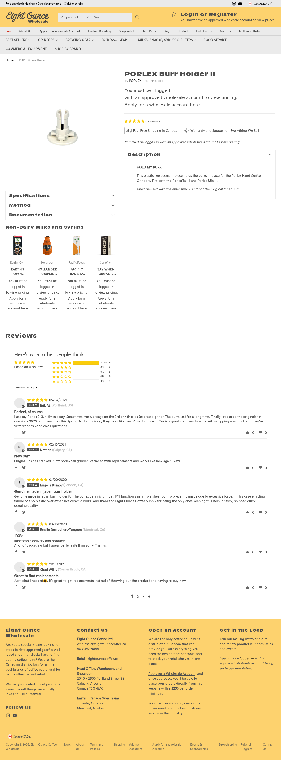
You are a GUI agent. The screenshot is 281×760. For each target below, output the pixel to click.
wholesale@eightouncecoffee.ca (101, 644)
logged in (165, 90)
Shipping (119, 744)
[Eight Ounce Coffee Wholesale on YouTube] (240, 4)
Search (67, 744)
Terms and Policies (96, 746)
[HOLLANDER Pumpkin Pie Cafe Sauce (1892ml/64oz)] (47, 245)
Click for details (73, 4)
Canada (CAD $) (263, 4)
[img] (37, 400)
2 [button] (138, 596)
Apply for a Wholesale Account (171, 674)
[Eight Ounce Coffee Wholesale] (28, 17)
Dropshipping (228, 744)
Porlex (135, 80)
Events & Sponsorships (199, 746)
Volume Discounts (135, 746)
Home (10, 60)
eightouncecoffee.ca (103, 659)
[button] (134, 121)
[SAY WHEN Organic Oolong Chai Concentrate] (106, 245)
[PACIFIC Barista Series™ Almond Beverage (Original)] (77, 245)
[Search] (137, 17)
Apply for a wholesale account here (162, 104)
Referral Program (246, 746)
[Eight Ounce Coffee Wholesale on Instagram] (234, 4)
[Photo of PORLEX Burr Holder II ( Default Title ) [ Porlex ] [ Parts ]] (62, 126)
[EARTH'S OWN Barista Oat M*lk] (18, 245)
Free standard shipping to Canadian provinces (33, 3)
